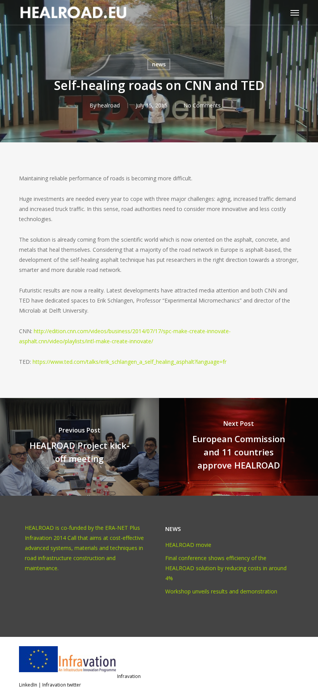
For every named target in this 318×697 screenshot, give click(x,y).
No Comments (202, 105)
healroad (109, 105)
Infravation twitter (61, 684)
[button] (294, 12)
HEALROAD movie (188, 544)
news (159, 64)
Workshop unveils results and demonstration (221, 591)
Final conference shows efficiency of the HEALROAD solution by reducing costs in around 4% (226, 568)
